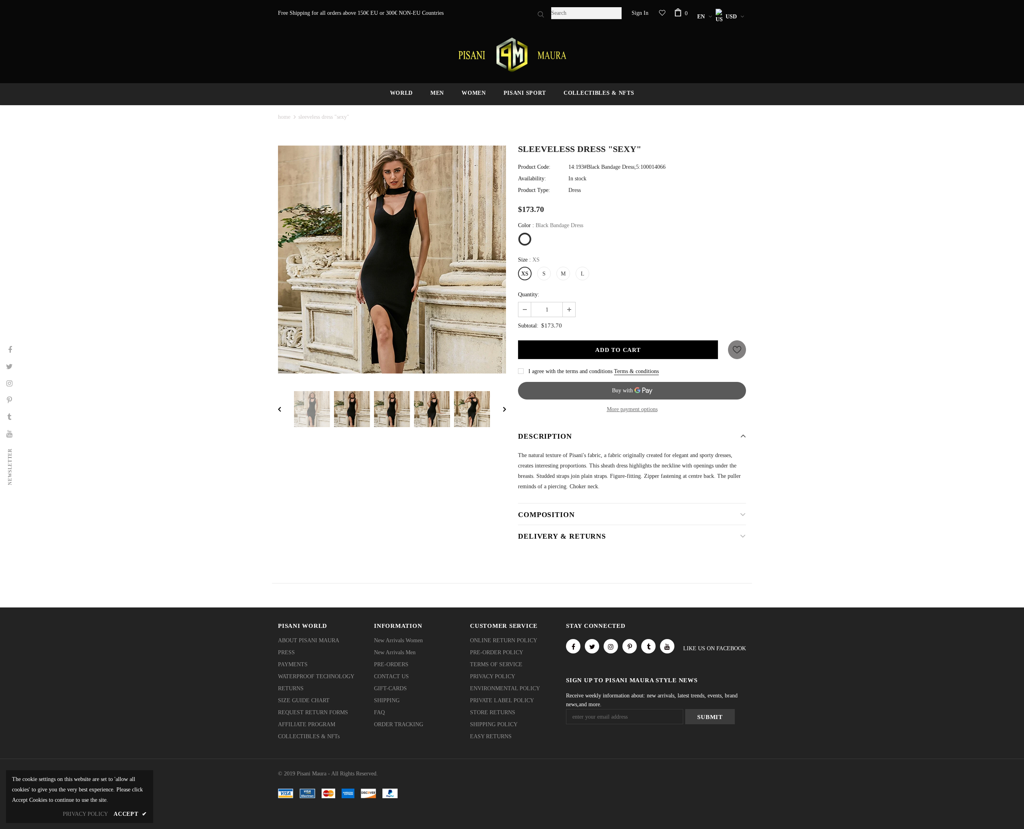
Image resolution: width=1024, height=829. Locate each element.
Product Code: (534, 167)
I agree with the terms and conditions (570, 371)
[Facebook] (573, 646)
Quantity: (528, 295)
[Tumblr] (648, 646)
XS (524, 274)
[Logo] (512, 54)
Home (284, 117)
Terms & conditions (636, 371)
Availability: (532, 179)
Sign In (640, 13)
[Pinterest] (629, 646)
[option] (392, 260)
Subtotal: (528, 326)
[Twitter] (592, 646)
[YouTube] (667, 646)
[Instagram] (611, 646)
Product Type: (534, 190)
